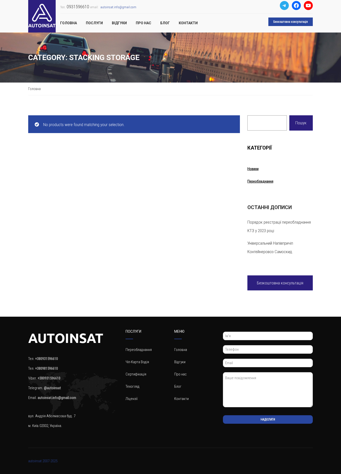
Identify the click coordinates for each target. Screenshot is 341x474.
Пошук (301, 122)
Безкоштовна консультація (290, 22)
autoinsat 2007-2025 (42, 461)
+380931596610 (49, 378)
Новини (253, 169)
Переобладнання (260, 181)
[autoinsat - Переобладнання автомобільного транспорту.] (42, 16)
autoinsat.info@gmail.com (118, 7)
